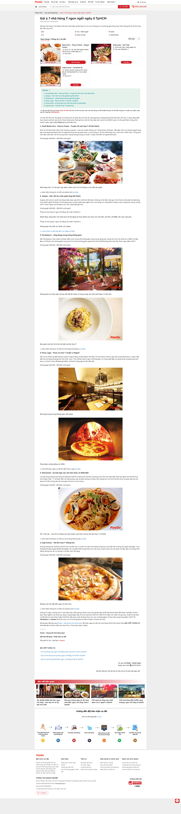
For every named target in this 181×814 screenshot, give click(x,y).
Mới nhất (90, 2)
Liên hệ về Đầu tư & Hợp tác (131, 769)
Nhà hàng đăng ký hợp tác (130, 767)
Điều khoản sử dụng (106, 763)
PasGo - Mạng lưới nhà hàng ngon (70, 623)
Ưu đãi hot (83, 2)
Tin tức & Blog (99, 2)
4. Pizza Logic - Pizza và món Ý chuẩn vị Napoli (61, 101)
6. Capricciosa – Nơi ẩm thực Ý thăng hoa (59, 106)
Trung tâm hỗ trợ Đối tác (130, 763)
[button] (37, 691)
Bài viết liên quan (46, 681)
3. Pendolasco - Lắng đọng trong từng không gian (62, 98)
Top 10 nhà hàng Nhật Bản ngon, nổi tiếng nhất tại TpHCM (62, 659)
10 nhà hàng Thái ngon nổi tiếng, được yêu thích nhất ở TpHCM (64, 652)
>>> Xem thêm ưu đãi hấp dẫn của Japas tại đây (57, 231)
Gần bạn (46, 2)
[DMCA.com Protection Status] (134, 786)
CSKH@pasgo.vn (60, 783)
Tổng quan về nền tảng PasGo (68, 764)
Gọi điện (126, 62)
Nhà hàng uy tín (73, 2)
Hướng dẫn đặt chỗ (67, 767)
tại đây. (75, 192)
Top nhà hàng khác (51, 13)
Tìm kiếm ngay (85, 765)
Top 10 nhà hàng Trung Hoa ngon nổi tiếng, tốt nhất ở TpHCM (63, 655)
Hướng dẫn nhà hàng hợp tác (131, 765)
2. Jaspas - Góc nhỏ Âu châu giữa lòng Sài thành (61, 96)
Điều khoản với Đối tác (107, 769)
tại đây (99, 717)
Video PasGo (111, 2)
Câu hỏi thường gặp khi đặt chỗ (70, 771)
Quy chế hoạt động (106, 765)
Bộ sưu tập (54, 2)
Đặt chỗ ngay (76, 62)
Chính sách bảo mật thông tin (109, 767)
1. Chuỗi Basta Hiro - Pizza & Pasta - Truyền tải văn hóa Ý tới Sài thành (69, 93)
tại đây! (83, 349)
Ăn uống (62, 2)
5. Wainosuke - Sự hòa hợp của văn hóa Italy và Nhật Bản (65, 103)
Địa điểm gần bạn (86, 763)
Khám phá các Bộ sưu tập (89, 769)
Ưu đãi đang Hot (86, 767)
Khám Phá (38, 13)
